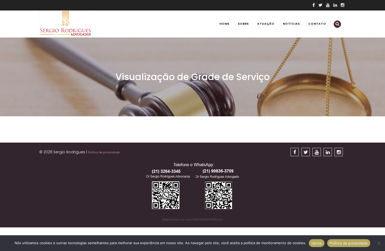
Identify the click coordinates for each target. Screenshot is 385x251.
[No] (378, 243)
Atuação (265, 24)
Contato (317, 24)
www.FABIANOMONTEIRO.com (204, 220)
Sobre (243, 24)
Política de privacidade (103, 152)
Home (224, 24)
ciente (316, 243)
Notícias (291, 24)
